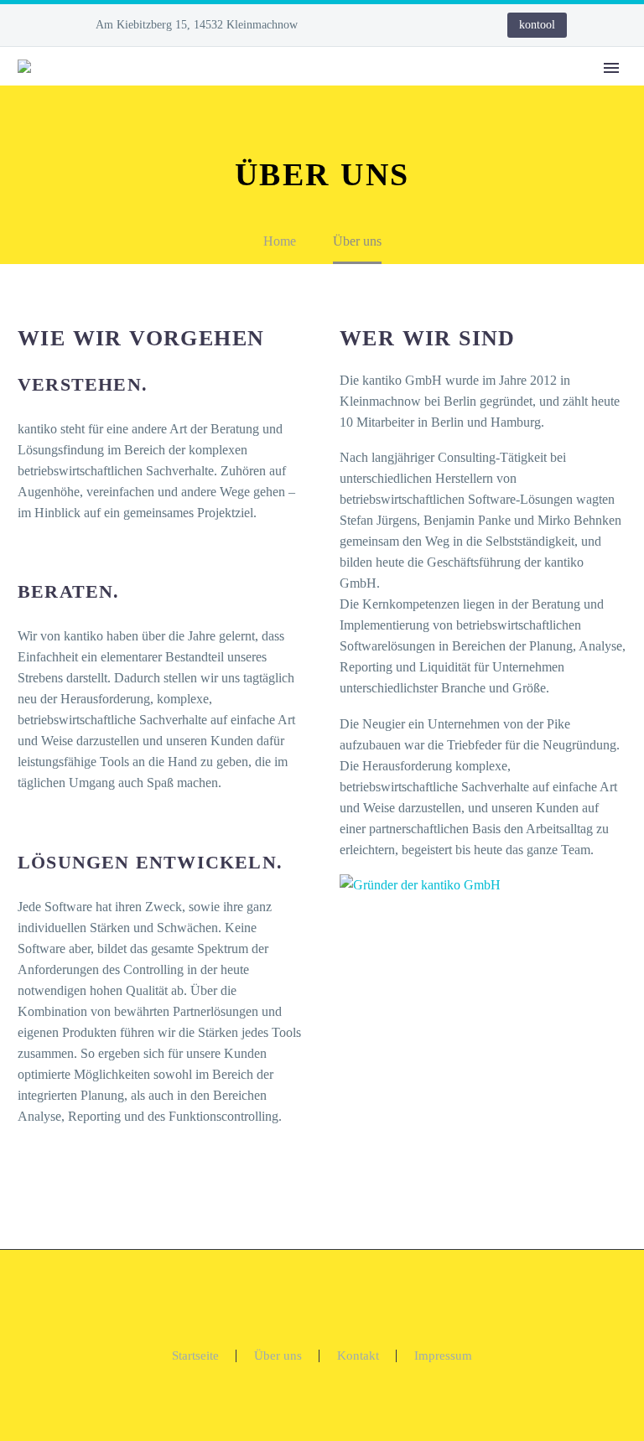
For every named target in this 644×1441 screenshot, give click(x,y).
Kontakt (358, 1356)
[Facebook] (364, 25)
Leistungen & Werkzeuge (483, 91)
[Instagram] (415, 25)
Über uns (278, 1356)
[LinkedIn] (389, 25)
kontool (537, 24)
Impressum (443, 1356)
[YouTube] (440, 25)
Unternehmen (322, 91)
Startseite (195, 1356)
